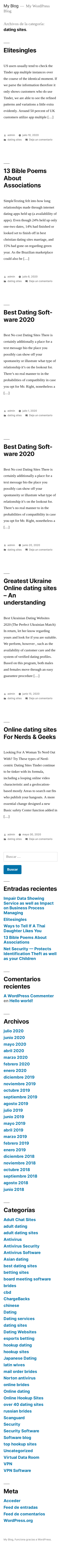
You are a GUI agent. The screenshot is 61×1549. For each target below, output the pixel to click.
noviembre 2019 (20, 1083)
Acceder (12, 1500)
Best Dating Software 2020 (28, 316)
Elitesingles (20, 50)
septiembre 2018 (20, 1176)
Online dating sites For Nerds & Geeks (30, 733)
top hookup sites (20, 1444)
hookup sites (16, 1351)
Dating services (19, 1318)
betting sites (16, 1272)
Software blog (17, 1437)
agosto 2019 (16, 1103)
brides (10, 1285)
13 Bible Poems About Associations (25, 940)
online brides (16, 1384)
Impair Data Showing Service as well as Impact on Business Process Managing (29, 905)
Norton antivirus (20, 1378)
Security (12, 1424)
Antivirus (13, 1239)
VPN (8, 1463)
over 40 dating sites (23, 1404)
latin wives (14, 1364)
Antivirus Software (22, 1252)
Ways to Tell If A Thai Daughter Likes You (24, 928)
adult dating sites (21, 1232)
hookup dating (18, 1345)
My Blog (11, 5)
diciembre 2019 (19, 1077)
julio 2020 (14, 1030)
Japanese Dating (20, 1358)
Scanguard (14, 1417)
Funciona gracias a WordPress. (33, 1539)
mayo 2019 (14, 1123)
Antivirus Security (22, 1246)
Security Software (21, 1430)
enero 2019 (15, 1149)
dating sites (14, 139)
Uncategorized (18, 1450)
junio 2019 (14, 1116)
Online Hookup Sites (23, 1397)
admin (11, 135)
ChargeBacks (17, 1298)
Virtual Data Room (21, 1457)
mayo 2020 (15, 1044)
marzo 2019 (15, 1136)
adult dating (15, 1226)
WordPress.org (18, 1520)
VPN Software (17, 1470)
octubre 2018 (17, 1169)
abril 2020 (14, 1050)
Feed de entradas (21, 1507)
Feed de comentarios (24, 1514)
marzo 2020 (16, 1057)
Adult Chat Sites (20, 1219)
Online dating (17, 1391)
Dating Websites (20, 1331)
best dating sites (20, 1265)
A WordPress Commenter (29, 995)
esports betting (19, 1338)
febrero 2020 (17, 1064)
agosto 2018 (16, 1182)
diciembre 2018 (19, 1156)
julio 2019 (13, 1110)
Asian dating (16, 1259)
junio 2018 (14, 1189)
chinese (11, 1305)
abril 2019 (13, 1130)
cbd (7, 1292)
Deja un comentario (40, 139)
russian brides (18, 1411)
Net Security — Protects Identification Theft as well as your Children (30, 953)
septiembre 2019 (20, 1096)
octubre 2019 (17, 1090)
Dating (10, 1312)
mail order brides (20, 1371)
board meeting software (27, 1279)
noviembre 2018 (20, 1163)
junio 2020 (14, 1037)
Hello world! (21, 1000)
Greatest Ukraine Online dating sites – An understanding (30, 591)
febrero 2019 (16, 1143)
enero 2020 (15, 1070)
